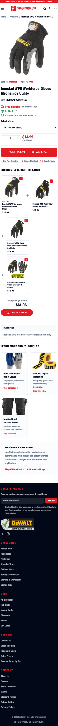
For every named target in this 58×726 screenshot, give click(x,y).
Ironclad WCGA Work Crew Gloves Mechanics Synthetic (17, 245)
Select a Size (7, 121)
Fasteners (5, 559)
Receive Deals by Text (11, 661)
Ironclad (13, 81)
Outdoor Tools (7, 569)
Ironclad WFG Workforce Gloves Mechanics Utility (12, 206)
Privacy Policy (10, 513)
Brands (4, 620)
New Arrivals (7, 610)
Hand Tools (6, 553)
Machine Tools (7, 564)
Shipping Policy (8, 696)
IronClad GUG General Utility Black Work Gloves (16, 284)
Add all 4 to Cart (19, 312)
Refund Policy (7, 702)
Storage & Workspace (11, 579)
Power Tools (6, 548)
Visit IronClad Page (36, 469)
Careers (4, 681)
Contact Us (6, 640)
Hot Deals (5, 604)
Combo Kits (6, 584)
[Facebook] (2, 534)
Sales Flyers (7, 656)
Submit (51, 500)
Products (14, 16)
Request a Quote (8, 650)
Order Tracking (8, 645)
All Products (7, 599)
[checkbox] (21, 178)
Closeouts (5, 615)
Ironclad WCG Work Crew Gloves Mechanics (43, 205)
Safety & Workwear (10, 574)
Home (3, 16)
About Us (5, 676)
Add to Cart (29, 152)
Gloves (29, 81)
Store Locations (8, 686)
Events (4, 691)
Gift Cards (5, 625)
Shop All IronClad (13, 469)
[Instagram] (8, 534)
